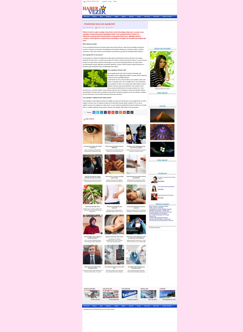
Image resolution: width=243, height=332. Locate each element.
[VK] (116, 112)
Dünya (95, 16)
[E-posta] (128, 112)
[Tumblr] (105, 112)
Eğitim (124, 16)
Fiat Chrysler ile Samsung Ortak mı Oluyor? (161, 220)
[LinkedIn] (101, 112)
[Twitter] (97, 112)
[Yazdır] (131, 112)
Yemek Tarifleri (167, 16)
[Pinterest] (109, 112)
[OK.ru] (120, 112)
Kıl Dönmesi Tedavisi (154, 227)
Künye (110, 1)
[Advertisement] (72, 47)
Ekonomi (86, 16)
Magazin (108, 16)
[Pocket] (124, 112)
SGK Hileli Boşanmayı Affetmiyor (166, 186)
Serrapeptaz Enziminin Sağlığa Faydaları (160, 209)
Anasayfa (104, 1)
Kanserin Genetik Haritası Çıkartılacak (159, 219)
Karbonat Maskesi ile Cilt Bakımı (158, 213)
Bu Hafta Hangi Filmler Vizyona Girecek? (160, 212)
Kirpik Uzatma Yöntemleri (156, 207)
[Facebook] (93, 112)
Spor (101, 16)
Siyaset (131, 16)
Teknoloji (147, 16)
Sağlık (117, 16)
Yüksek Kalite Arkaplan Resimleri (158, 217)
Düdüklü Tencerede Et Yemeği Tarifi (159, 210)
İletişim (115, 1)
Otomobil (156, 16)
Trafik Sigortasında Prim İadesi (166, 195)
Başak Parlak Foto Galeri (162, 88)
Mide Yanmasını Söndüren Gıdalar (158, 206)
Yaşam (139, 16)
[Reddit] (112, 112)
